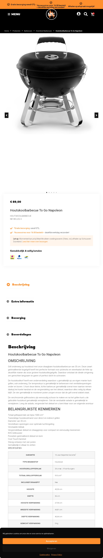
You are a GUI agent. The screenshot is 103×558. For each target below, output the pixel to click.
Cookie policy (45, 555)
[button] (6, 115)
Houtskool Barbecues (44, 31)
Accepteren (51, 541)
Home (6, 31)
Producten (16, 31)
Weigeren (51, 548)
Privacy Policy (56, 555)
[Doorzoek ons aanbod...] (85, 14)
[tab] (18, 285)
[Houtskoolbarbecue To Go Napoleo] (51, 85)
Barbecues (28, 31)
